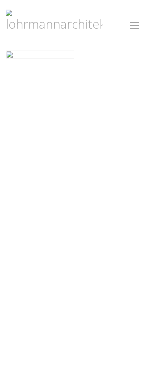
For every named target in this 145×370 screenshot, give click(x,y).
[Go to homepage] (54, 25)
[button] (134, 25)
